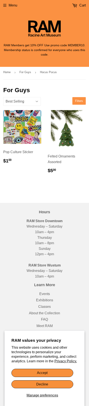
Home (7, 72)
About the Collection (44, 313)
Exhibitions (44, 300)
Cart (82, 5)
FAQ (44, 319)
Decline (42, 384)
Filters (79, 101)
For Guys (25, 72)
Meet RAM (45, 326)
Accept (42, 373)
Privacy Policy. (65, 361)
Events (44, 294)
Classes (44, 306)
